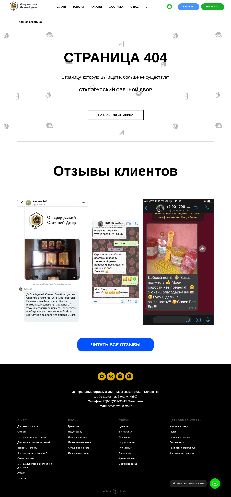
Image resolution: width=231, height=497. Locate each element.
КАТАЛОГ (97, 6)
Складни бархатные (79, 453)
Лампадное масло (180, 437)
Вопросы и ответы (27, 447)
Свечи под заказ (26, 458)
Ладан (173, 431)
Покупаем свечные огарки (31, 437)
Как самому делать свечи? (32, 453)
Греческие (73, 426)
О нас (22, 420)
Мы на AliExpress (26, 463)
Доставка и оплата (27, 426)
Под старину (75, 431)
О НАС (134, 6)
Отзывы (21, 431)
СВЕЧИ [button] (61, 6)
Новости (22, 478)
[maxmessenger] (102, 376)
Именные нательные (79, 442)
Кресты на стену (179, 426)
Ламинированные (78, 437)
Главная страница (29, 21)
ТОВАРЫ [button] (78, 6)
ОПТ (148, 6)
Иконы (73, 420)
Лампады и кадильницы (183, 447)
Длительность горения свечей (34, 442)
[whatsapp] (169, 6)
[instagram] (120, 376)
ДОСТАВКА (116, 6)
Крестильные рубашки (182, 453)
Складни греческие (78, 447)
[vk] (111, 376)
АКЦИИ (21, 472)
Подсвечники (177, 442)
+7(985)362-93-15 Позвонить (122, 401)
